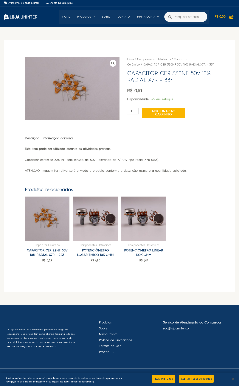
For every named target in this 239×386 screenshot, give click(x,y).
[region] (119, 379)
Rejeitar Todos (163, 378)
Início (130, 59)
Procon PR (106, 352)
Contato (123, 16)
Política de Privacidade (115, 340)
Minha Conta (108, 334)
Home (66, 16)
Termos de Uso (110, 346)
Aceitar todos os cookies (196, 378)
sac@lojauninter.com (177, 328)
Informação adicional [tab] (58, 138)
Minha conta (146, 16)
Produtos (84, 16)
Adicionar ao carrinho (163, 113)
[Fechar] (233, 379)
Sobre (106, 16)
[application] (92, 16)
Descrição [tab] (32, 138)
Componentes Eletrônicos (154, 59)
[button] (113, 63)
